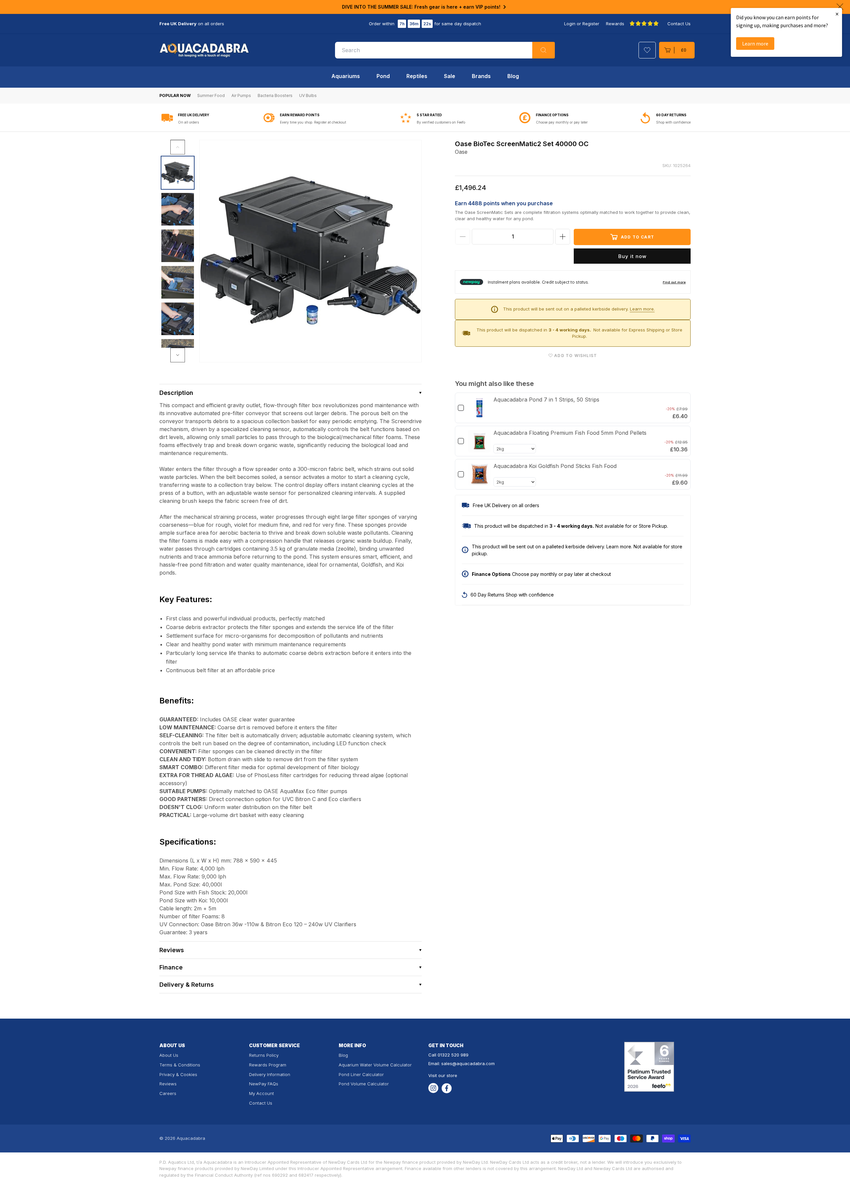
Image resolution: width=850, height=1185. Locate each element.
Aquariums (345, 76)
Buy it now (632, 256)
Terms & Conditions (179, 1064)
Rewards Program (267, 1064)
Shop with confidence (673, 122)
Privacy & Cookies (178, 1074)
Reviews (168, 1083)
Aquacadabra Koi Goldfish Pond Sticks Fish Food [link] (555, 466)
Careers (167, 1093)
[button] (677, 50)
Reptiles (416, 76)
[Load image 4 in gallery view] (177, 282)
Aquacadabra (191, 1138)
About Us (168, 1055)
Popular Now (175, 95)
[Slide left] (177, 147)
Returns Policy (264, 1055)
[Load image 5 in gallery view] (177, 318)
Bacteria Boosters (275, 95)
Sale (449, 76)
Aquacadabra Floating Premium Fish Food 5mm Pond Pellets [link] (569, 432)
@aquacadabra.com (473, 1063)
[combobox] (445, 50)
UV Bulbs (308, 95)
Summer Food (211, 95)
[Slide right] (177, 355)
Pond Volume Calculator (364, 1083)
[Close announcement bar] (839, 6)
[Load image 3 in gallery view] (177, 245)
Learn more (755, 43)
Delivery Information (269, 1074)
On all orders (188, 122)
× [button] (837, 14)
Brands (481, 76)
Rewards (615, 23)
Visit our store (442, 1075)
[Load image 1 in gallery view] (177, 172)
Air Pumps (241, 95)
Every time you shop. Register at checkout (313, 122)
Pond (383, 76)
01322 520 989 (453, 1054)
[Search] (543, 50)
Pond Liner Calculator (361, 1074)
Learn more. (642, 309)
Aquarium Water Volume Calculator (375, 1064)
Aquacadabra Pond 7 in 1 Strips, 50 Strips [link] (546, 399)
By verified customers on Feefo (441, 122)
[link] (479, 408)
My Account (261, 1093)
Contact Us (679, 23)
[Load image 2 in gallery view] (177, 209)
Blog (513, 76)
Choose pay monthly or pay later (562, 122)
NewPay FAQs (263, 1083)
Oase (461, 151)
